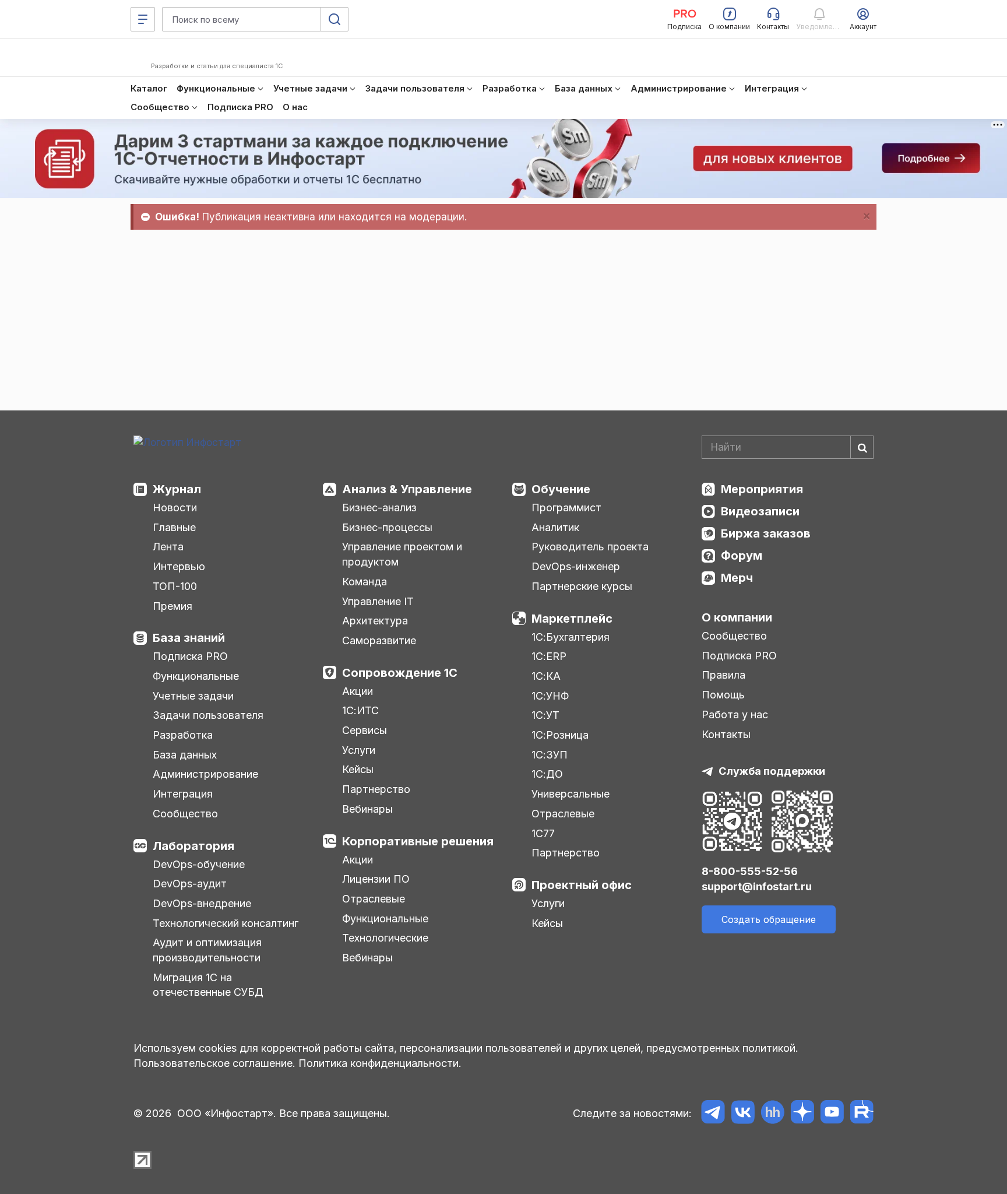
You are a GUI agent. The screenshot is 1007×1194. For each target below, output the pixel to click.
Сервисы (364, 730)
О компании (737, 617)
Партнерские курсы (581, 586)
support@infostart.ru (757, 886)
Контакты (726, 734)
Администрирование (205, 774)
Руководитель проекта (590, 546)
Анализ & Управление (407, 489)
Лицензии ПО (376, 879)
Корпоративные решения (418, 841)
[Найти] (862, 447)
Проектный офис (581, 885)
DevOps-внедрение (202, 903)
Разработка (183, 735)
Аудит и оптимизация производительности (207, 950)
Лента (168, 546)
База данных (185, 755)
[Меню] (143, 19)
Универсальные (570, 794)
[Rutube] (862, 1114)
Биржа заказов (766, 533)
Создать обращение (768, 919)
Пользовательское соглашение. (214, 1063)
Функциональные (196, 676)
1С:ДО (547, 774)
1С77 (543, 833)
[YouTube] (832, 1114)
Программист (566, 507)
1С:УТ (545, 715)
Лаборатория (193, 846)
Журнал (177, 489)
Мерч (737, 578)
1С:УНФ (550, 696)
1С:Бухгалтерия (570, 637)
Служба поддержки (772, 771)
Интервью (179, 566)
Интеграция (183, 794)
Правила (723, 675)
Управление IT (378, 601)
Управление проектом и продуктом (402, 554)
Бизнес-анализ (379, 507)
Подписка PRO (190, 656)
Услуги (358, 750)
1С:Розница (560, 735)
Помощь (723, 695)
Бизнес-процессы (387, 527)
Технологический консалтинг (225, 923)
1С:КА (546, 676)
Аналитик (555, 527)
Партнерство (376, 789)
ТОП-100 (175, 586)
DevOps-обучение (199, 864)
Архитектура (375, 620)
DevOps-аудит (190, 883)
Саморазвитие (379, 640)
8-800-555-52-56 (750, 871)
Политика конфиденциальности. (380, 1063)
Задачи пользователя (208, 715)
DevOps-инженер (575, 566)
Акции (357, 691)
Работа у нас (735, 714)
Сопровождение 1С (399, 673)
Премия (172, 606)
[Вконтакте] (743, 1114)
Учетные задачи (193, 696)
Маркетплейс (571, 619)
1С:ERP (548, 656)
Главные (174, 527)
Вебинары (367, 809)
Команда (364, 581)
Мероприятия (762, 489)
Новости (175, 507)
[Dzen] (802, 1114)
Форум (741, 556)
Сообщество (185, 813)
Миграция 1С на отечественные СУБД (208, 985)
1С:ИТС (360, 710)
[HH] (772, 1114)
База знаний (189, 638)
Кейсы (358, 769)
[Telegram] (713, 1114)
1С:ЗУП (549, 755)
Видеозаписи (760, 511)
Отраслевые (373, 899)
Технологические (385, 938)
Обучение (560, 489)
